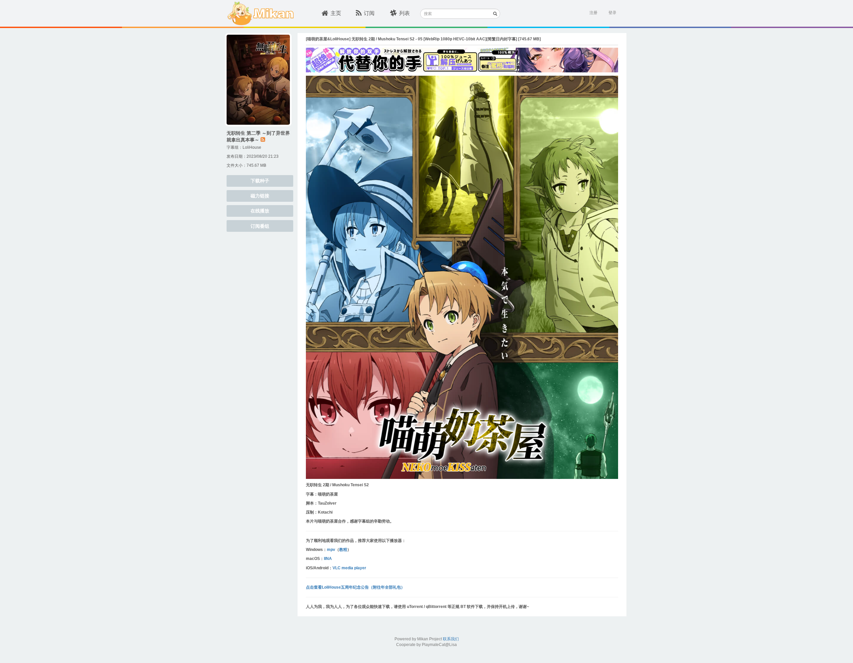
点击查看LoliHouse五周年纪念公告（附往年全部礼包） (355, 587)
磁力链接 (260, 195)
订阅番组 (260, 226)
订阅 (369, 13)
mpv (331, 549)
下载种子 (260, 180)
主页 (336, 13)
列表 (404, 13)
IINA (328, 558)
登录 (612, 12)
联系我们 (451, 639)
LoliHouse (252, 147)
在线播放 (260, 210)
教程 (343, 549)
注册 (593, 12)
